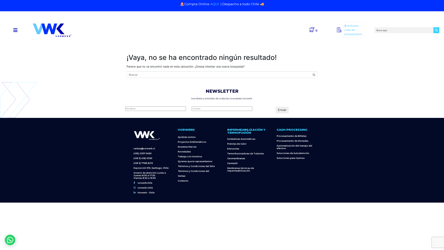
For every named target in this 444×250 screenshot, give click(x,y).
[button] (15, 30)
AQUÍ (215, 4)
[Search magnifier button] (436, 30)
